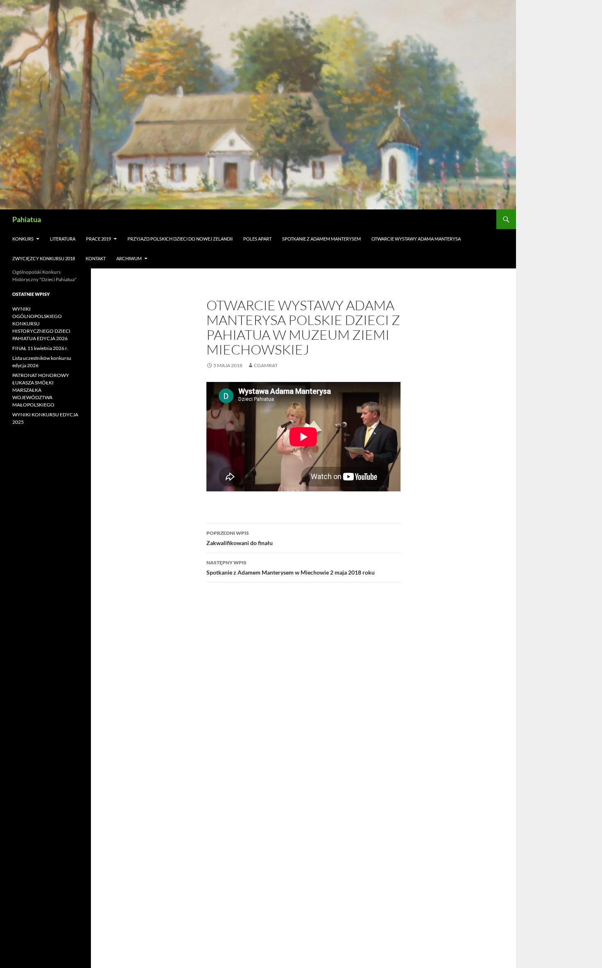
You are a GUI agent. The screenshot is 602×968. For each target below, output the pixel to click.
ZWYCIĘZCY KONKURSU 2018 (43, 258)
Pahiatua (26, 219)
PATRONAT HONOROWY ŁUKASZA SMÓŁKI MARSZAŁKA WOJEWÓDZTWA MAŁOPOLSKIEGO (40, 390)
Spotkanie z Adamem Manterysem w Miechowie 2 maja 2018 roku (290, 567)
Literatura (62, 238)
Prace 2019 (98, 238)
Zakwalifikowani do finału (239, 538)
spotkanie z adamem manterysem (321, 238)
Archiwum (129, 258)
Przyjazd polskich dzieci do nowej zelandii (180, 238)
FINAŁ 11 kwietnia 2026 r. (40, 348)
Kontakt (96, 258)
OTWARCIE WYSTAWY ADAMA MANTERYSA (416, 238)
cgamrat (266, 365)
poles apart (257, 238)
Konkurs (23, 238)
